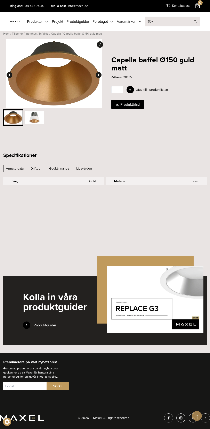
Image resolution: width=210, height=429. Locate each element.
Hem (6, 33)
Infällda (44, 33)
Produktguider (77, 21)
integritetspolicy (47, 377)
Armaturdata (15, 168)
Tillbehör (17, 33)
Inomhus (31, 33)
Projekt (57, 21)
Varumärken (126, 21)
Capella (56, 33)
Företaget (100, 21)
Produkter (35, 21)
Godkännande (59, 168)
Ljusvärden (84, 168)
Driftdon (36, 168)
